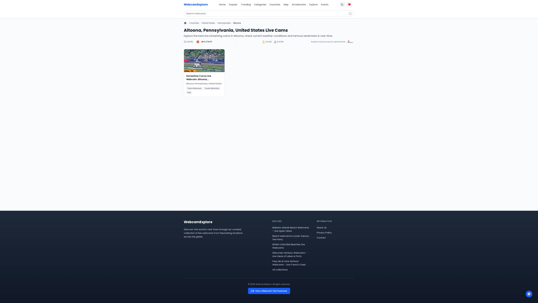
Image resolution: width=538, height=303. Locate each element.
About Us (322, 227)
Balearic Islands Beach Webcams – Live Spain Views (290, 229)
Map (286, 4)
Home (222, 4)
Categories (260, 4)
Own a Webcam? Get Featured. (271, 291)
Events (324, 4)
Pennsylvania (224, 23)
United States (208, 23)
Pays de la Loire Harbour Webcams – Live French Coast (289, 263)
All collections (280, 269)
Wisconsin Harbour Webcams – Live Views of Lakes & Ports (289, 254)
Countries (275, 4)
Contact (321, 237)
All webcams (299, 4)
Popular (233, 4)
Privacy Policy (324, 232)
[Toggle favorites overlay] (349, 4)
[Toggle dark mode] (342, 4)
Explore (313, 4)
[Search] (350, 14)
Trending (246, 4)
